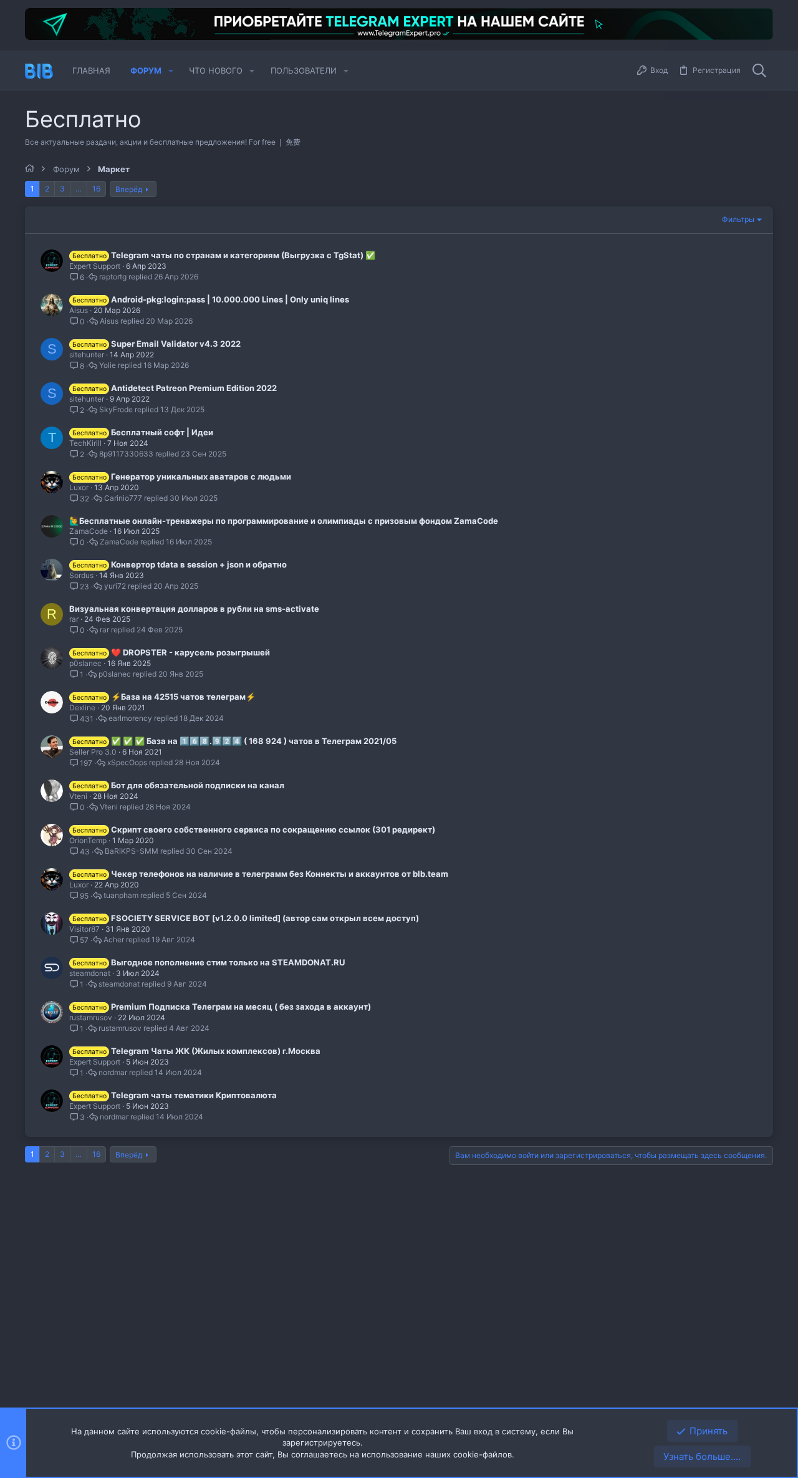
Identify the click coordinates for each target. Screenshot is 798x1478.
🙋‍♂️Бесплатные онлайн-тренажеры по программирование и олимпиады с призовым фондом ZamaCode (283, 521)
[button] (171, 71)
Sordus (81, 575)
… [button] (78, 188)
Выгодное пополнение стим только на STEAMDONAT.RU (228, 962)
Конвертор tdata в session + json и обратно (199, 564)
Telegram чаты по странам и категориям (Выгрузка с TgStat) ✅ (243, 255)
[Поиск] (759, 71)
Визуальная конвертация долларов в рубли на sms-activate (194, 609)
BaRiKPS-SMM (131, 851)
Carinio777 (123, 498)
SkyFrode (116, 409)
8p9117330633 (126, 454)
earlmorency (130, 718)
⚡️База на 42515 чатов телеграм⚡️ (183, 697)
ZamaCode (88, 531)
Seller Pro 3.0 (93, 751)
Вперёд (128, 189)
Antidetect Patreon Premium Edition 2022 (194, 388)
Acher (113, 940)
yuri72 (115, 586)
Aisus (78, 310)
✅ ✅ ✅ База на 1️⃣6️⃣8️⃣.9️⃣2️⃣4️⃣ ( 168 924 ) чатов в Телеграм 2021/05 (254, 741)
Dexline (82, 707)
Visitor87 (84, 929)
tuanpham (120, 895)
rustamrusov (90, 1017)
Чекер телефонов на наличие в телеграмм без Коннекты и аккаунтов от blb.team (279, 874)
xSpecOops (127, 762)
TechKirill (85, 443)
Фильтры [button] (738, 219)
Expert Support (94, 266)
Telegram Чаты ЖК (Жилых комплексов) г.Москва (215, 1051)
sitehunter (86, 354)
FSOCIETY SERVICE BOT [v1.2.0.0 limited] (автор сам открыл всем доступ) (265, 918)
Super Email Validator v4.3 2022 (176, 344)
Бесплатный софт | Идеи (162, 432)
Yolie (107, 365)
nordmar (113, 1072)
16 (96, 188)
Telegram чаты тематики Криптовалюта (194, 1095)
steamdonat (89, 973)
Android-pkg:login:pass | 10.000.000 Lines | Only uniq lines (230, 299)
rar (74, 619)
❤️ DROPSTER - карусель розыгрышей (190, 652)
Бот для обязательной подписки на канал (197, 785)
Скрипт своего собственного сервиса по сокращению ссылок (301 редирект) (273, 829)
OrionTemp (88, 840)
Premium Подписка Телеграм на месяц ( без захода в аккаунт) (241, 1007)
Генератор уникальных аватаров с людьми (201, 476)
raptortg (113, 277)
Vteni (78, 796)
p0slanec (85, 663)
